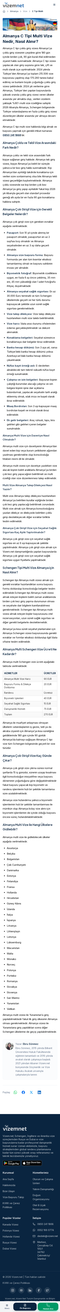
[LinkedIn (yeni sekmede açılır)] (30, 1290)
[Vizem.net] (15, 1128)
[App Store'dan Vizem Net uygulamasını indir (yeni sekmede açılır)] (32, 1163)
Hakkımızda (9, 1185)
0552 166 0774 (45, 1230)
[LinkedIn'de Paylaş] (39, 1092)
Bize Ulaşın (9, 1191)
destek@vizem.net (47, 1236)
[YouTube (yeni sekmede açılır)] (21, 1290)
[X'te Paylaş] (31, 1092)
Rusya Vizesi (10, 1242)
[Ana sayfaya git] (4, 11)
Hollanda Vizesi (11, 1236)
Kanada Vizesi (10, 1224)
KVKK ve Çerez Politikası (16, 1282)
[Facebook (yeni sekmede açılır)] (39, 1290)
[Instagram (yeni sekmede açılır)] (13, 1290)
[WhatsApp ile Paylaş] (15, 1092)
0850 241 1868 (12, 135)
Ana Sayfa (8, 1179)
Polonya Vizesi (11, 1230)
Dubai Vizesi (9, 1248)
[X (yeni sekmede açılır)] (47, 1290)
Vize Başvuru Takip (13, 1197)
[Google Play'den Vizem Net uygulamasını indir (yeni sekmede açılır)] (11, 1163)
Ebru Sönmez (30, 1043)
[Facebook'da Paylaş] (23, 1092)
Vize (25, 11)
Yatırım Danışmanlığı (43, 1189)
